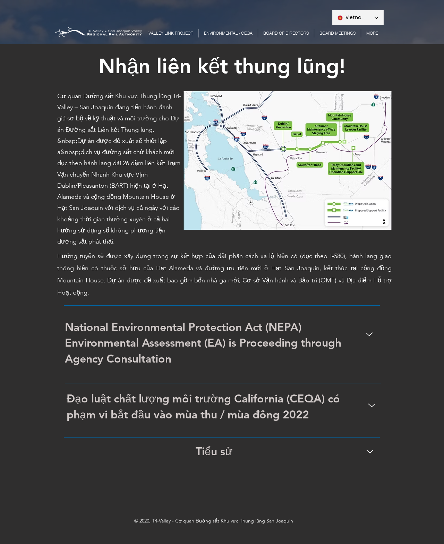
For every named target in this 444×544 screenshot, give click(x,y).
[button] (372, 33)
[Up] (369, 334)
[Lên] (372, 405)
